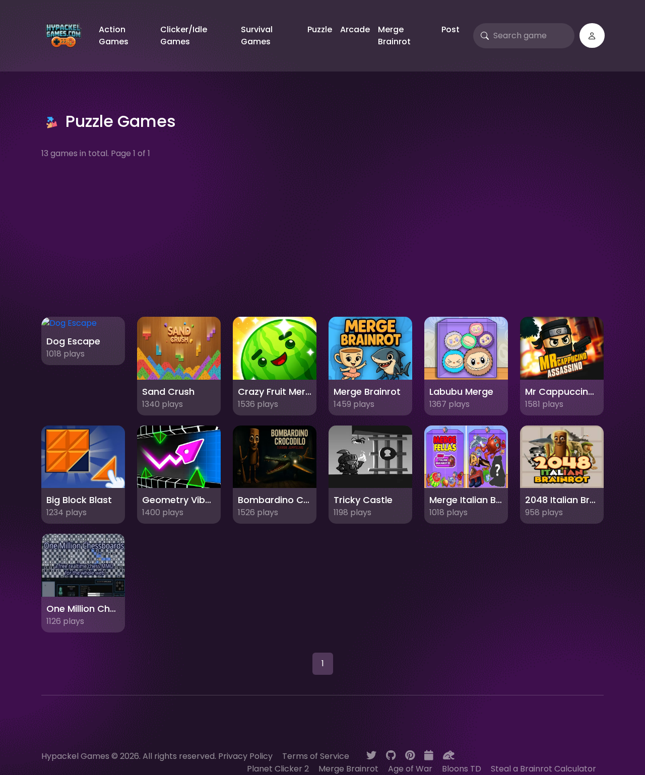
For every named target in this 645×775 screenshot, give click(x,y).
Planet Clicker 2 (278, 768)
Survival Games (257, 35)
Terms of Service (315, 756)
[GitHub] (391, 755)
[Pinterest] (410, 755)
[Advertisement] (322, 238)
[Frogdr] (449, 755)
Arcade (355, 29)
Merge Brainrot (394, 35)
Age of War (410, 768)
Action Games (113, 35)
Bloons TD (461, 768)
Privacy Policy (245, 756)
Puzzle (319, 29)
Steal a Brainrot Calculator (543, 768)
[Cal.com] (428, 755)
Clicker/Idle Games (183, 35)
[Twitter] (371, 755)
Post (450, 29)
